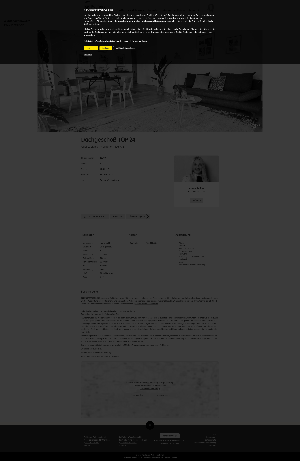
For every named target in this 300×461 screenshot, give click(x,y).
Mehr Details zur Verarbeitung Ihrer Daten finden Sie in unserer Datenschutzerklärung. (115, 41)
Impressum (88, 55)
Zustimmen (91, 48)
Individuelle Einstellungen (125, 48)
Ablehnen (105, 48)
